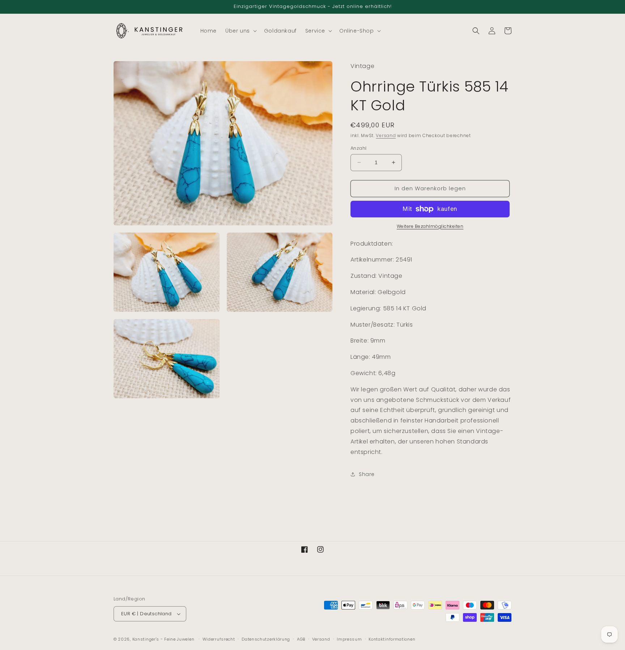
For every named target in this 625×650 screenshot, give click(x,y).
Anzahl (358, 148)
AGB (301, 639)
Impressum (349, 639)
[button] (240, 30)
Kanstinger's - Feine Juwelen (163, 639)
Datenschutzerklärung (266, 639)
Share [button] (367, 474)
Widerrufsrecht (219, 639)
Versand (386, 135)
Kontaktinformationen (392, 639)
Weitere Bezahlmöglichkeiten (430, 226)
